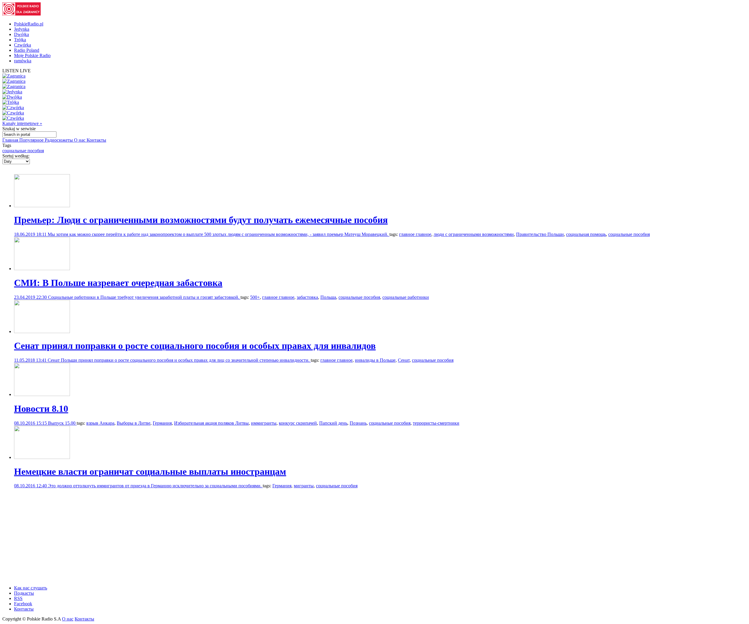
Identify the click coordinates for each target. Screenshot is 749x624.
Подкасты (24, 593)
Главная (10, 140)
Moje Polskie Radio (32, 55)
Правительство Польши (540, 234)
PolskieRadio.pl (28, 23)
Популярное (32, 140)
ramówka (22, 60)
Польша (328, 297)
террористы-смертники (436, 423)
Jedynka (21, 29)
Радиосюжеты (59, 140)
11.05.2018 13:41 (31, 360)
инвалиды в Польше (375, 360)
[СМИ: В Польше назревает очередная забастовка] (42, 268)
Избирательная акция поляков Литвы (211, 423)
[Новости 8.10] (42, 394)
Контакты (96, 140)
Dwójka (21, 34)
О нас (80, 140)
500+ (255, 297)
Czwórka (22, 44)
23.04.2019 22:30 (31, 297)
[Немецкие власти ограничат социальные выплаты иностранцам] (42, 457)
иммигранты (263, 423)
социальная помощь (586, 234)
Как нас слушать (30, 587)
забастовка (307, 297)
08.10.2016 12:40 (31, 485)
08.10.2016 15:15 (31, 423)
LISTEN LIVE (16, 70)
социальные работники (405, 297)
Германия (162, 423)
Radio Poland (26, 50)
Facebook (23, 603)
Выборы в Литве (133, 423)
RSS (18, 598)
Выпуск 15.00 (62, 423)
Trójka (20, 39)
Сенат (404, 360)
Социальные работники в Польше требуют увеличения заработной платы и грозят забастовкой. (144, 297)
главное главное (415, 234)
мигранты (304, 485)
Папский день (333, 423)
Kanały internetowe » (22, 123)
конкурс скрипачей (298, 423)
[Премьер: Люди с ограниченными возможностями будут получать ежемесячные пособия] (42, 205)
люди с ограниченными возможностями (474, 234)
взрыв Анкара (100, 423)
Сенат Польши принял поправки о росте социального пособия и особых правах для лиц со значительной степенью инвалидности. (179, 360)
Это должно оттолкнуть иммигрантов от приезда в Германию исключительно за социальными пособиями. (155, 485)
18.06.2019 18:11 (31, 234)
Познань (358, 423)
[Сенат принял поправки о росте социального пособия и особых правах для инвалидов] (42, 331)
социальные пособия (23, 150)
